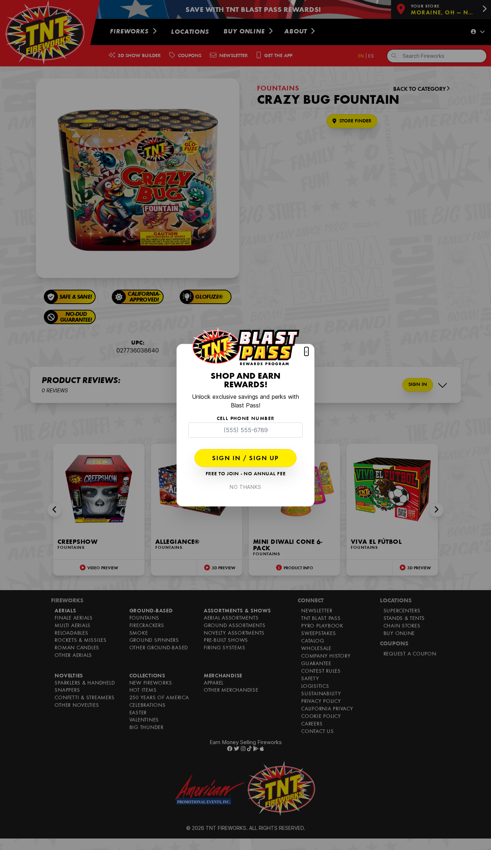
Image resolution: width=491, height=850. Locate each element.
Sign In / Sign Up (245, 459)
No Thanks (245, 487)
